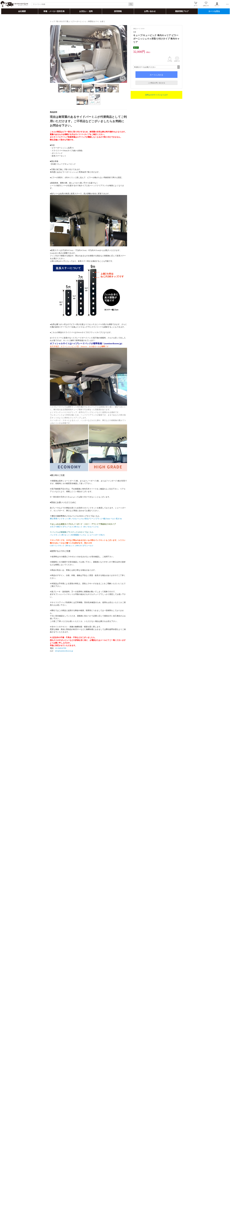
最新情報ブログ (182, 11)
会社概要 (22, 11)
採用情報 (118, 11)
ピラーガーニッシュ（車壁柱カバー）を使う (88, 21)
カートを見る (214, 11)
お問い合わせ (150, 11)
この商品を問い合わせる (156, 83)
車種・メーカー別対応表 (54, 11)
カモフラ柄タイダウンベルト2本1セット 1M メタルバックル (74, 527)
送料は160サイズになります (156, 95)
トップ (52, 21)
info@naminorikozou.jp (64, 651)
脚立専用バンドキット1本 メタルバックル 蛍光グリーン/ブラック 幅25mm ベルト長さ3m (86, 519)
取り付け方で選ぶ (63, 21)
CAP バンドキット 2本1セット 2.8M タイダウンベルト (72, 546)
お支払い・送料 (86, 11)
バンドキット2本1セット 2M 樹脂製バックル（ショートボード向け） (78, 535)
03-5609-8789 (60, 648)
